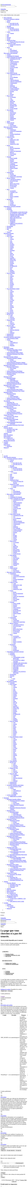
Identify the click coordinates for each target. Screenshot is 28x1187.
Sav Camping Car (8, 437)
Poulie (11, 46)
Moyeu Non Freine (14, 183)
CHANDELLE (14, 342)
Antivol (9, 20)
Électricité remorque (9, 233)
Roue (8, 189)
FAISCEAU (10, 900)
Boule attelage (7, 436)
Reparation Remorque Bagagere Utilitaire (17, 364)
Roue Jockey (10, 95)
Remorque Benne (11, 378)
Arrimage (9, 208)
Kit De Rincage (14, 165)
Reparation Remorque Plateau (14, 399)
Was (11, 308)
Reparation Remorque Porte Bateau (15, 372)
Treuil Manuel (13, 50)
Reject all (3, 1150)
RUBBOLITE (13, 266)
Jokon (11, 253)
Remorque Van (10, 402)
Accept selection (11, 1150)
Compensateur (13, 63)
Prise (11, 331)
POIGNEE (12, 219)
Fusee (11, 182)
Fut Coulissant (13, 64)
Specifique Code (11, 430)
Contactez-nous (9, 974)
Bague (11, 60)
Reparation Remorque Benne (14, 383)
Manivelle (12, 101)
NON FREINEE (14, 351)
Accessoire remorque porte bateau (12, 337)
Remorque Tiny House (12, 416)
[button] (6, 1005)
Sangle (8, 39)
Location (6, 903)
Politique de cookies (5, 989)
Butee (11, 132)
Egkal (11, 294)
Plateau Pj (6, 447)
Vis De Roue (13, 186)
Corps (11, 84)
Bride (11, 341)
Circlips (12, 202)
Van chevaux (7, 401)
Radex (11, 264)
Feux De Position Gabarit (13, 288)
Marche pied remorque (9, 440)
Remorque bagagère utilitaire (11, 357)
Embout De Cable (14, 139)
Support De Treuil (11, 43)
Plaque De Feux (11, 320)
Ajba (11, 237)
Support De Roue (11, 40)
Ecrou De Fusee (14, 181)
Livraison (7, 972)
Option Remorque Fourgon (13, 412)
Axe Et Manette (14, 77)
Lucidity (12, 257)
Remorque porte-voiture (9, 385)
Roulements (13, 205)
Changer (3, 1172)
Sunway (12, 317)
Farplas (12, 246)
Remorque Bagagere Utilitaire (14, 358)
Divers (11, 243)
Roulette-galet (13, 105)
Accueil (6, 456)
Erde (11, 321)
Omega (8, 339)
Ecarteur (12, 159)
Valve (11, 198)
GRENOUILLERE (15, 216)
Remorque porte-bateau (9, 365)
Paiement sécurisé (9, 973)
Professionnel (10, 334)
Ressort (12, 94)
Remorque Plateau (11, 374)
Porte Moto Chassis (8, 348)
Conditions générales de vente (12, 955)
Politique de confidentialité (11, 964)
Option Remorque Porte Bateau (14, 371)
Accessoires (13, 97)
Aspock (12, 239)
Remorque (9, 446)
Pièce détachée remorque (10, 457)
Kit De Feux (10, 314)
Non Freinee (13, 112)
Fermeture (9, 209)
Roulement (9, 199)
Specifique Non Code (12, 429)
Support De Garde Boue (16, 176)
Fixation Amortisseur (15, 134)
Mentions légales (9, 954)
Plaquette (12, 345)
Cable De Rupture (14, 61)
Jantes (11, 193)
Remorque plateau (8, 392)
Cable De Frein (10, 137)
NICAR (12, 254)
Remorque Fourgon (8, 406)
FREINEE (12, 379)
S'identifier (3, 918)
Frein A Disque (13, 162)
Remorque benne (8, 376)
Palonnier (12, 141)
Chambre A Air (13, 192)
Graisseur (12, 66)
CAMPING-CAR (11, 897)
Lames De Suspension (15, 151)
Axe (11, 76)
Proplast (12, 263)
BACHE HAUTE (14, 24)
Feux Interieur (10, 313)
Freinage (9, 156)
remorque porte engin (9, 418)
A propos (7, 971)
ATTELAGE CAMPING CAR (18, 898)
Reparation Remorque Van (13, 405)
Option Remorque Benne (13, 382)
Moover (12, 152)
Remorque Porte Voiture (13, 386)
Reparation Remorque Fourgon (14, 413)
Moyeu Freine (13, 185)
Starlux (11, 270)
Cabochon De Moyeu (15, 179)
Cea (11, 240)
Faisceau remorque (14, 330)
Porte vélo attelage (8, 435)
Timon (8, 121)
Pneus (11, 195)
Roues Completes (14, 196)
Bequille (9, 26)
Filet (8, 34)
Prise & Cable (10, 325)
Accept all (18, 1150)
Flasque (12, 161)
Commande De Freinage (13, 56)
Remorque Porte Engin (12, 419)
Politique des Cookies (10, 963)
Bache (8, 22)
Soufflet (12, 70)
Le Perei (12, 300)
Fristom (12, 247)
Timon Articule (10, 122)
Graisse (12, 203)
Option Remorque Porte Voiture (14, 389)
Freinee (12, 111)
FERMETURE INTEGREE (17, 215)
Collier (11, 100)
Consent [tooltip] (3, 996)
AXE (11, 210)
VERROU (12, 222)
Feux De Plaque (11, 273)
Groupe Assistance (14, 88)
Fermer (2, 1177)
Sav (11, 49)
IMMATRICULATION (16, 796)
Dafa (11, 242)
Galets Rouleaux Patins (12, 338)
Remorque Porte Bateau (13, 366)
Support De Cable (14, 144)
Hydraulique (10, 226)
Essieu (8, 145)
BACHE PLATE (14, 23)
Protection (12, 114)
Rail (8, 36)
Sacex (11, 267)
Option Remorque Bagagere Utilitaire (16, 362)
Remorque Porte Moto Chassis (14, 349)
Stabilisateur (13, 118)
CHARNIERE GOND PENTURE (18, 212)
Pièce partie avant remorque (10, 53)
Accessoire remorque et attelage (11, 19)
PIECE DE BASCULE (16, 217)
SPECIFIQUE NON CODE (17, 901)
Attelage (6, 433)
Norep (11, 256)
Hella (11, 249)
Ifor (11, 252)
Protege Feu (13, 260)
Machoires (12, 166)
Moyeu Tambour (11, 178)
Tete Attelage (10, 110)
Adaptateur (12, 327)
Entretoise (12, 85)
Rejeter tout (3, 990)
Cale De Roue (10, 27)
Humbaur (12, 250)
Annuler (3, 1148)
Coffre (8, 32)
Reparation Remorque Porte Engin (15, 425)
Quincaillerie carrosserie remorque (12, 206)
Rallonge (12, 332)
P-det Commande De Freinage (14, 57)
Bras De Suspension (15, 148)
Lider (11, 315)
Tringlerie (12, 142)
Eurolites (12, 244)
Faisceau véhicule (8, 427)
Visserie (12, 33)
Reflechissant (10, 335)
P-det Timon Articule (12, 73)
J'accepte (10, 990)
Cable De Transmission (15, 81)
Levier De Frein (14, 67)
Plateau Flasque (14, 168)
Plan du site (8, 956)
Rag (11, 93)
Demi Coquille (13, 158)
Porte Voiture (7, 444)
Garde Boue (10, 172)
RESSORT (12, 220)
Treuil (8, 47)
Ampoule (9, 234)
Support (12, 107)
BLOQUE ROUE (14, 29)
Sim (11, 269)
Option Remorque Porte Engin (14, 422)
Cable (11, 138)
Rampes (9, 37)
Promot (12, 261)
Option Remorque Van (12, 403)
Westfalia (12, 271)
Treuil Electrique (14, 51)
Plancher (9, 227)
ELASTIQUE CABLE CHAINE (18, 213)
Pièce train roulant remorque (11, 127)
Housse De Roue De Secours (17, 41)
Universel (12, 318)
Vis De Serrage (13, 108)
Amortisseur (10, 128)
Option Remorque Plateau (13, 398)
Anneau (9, 54)
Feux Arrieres (10, 236)
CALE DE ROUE (14, 30)
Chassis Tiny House (9, 415)
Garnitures (12, 164)
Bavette (12, 173)
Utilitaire (6, 443)
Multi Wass (12, 259)
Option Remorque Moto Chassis (15, 352)
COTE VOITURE (11, 795)
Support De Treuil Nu (15, 44)
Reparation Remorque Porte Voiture (15, 391)
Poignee (12, 68)
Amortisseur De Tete (15, 59)
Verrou (14, 538)
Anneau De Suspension (16, 131)
